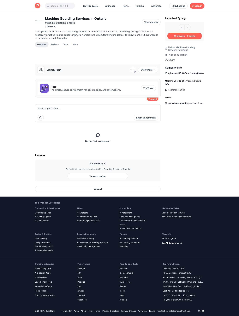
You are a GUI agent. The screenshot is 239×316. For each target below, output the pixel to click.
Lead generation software (173, 213)
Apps (76, 311)
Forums (140, 5)
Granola (80, 291)
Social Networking (85, 238)
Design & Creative (43, 234)
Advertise (156, 5)
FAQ (90, 311)
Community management (88, 246)
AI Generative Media (44, 250)
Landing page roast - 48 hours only (179, 295)
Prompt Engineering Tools (88, 220)
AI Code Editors (42, 220)
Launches (110, 5)
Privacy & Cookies (110, 311)
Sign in (198, 5)
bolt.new (124, 277)
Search (123, 224)
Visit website (151, 22)
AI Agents (166, 234)
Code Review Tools (43, 282)
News (126, 5)
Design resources (43, 242)
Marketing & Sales (170, 208)
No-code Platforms (43, 286)
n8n (79, 273)
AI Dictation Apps (43, 273)
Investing (124, 246)
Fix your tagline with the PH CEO (177, 300)
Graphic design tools (44, 246)
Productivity (125, 208)
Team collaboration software (132, 220)
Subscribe (179, 5)
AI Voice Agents (169, 238)
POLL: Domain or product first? (177, 273)
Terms (97, 311)
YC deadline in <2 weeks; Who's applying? (182, 277)
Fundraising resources (130, 242)
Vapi (79, 286)
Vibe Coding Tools (43, 213)
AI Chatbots (82, 213)
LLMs (79, 208)
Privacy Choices (128, 311)
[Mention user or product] (41, 118)
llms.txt (152, 311)
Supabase (82, 300)
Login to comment (146, 117)
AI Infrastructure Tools (87, 216)
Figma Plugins (41, 291)
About (83, 311)
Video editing (41, 238)
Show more (146, 69)
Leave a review (98, 176)
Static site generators (44, 295)
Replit (122, 291)
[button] (75, 44)
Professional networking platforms (92, 242)
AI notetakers (126, 213)
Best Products (90, 5)
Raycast (81, 295)
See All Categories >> (172, 243)
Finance (123, 234)
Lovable (81, 268)
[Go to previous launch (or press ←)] (181, 27)
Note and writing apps (130, 216)
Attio (79, 277)
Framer (123, 286)
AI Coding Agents (43, 216)
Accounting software (129, 238)
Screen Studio (126, 273)
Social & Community (86, 234)
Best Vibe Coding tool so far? (176, 291)
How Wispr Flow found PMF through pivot (182, 286)
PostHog (81, 282)
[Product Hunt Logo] (37, 6)
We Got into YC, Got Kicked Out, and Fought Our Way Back (183, 282)
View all (98, 189)
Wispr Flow (125, 282)
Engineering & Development (48, 208)
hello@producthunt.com (179, 311)
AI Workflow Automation (130, 228)
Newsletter (67, 311)
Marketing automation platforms (176, 216)
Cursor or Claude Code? (174, 268)
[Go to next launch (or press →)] (187, 27)
